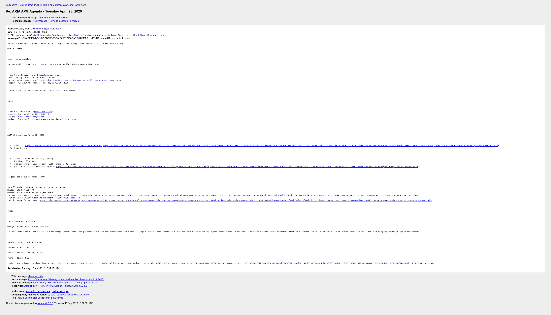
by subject (73, 294)
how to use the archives (30, 298)
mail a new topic (60, 291)
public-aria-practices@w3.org (58, 5)
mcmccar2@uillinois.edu (46, 28)
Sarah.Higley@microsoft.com (148, 35)
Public (37, 5)
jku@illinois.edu (42, 35)
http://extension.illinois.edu (74, 263)
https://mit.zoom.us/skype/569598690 (60, 200)
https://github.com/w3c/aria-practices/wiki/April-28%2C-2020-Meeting (63, 145)
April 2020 (80, 5)
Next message (40, 21)
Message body (35, 17)
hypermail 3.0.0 (45, 303)
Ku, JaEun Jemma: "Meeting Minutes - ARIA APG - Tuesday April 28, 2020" (66, 279)
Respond (49, 17)
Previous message (58, 21)
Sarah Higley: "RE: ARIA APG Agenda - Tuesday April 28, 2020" (65, 282)
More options (62, 17)
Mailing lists (26, 5)
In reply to (74, 21)
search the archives (53, 298)
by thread (61, 294)
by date (51, 294)
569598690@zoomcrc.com (34, 198)
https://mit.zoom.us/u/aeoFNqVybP (52, 195)
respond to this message (38, 291)
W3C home (11, 5)
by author (84, 294)
